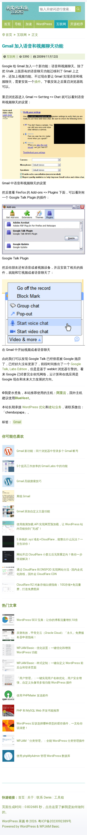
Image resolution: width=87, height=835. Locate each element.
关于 (30, 797)
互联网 (61, 24)
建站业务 (55, 407)
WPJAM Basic (49, 826)
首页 (7, 24)
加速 (28, 24)
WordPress (44, 24)
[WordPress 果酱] (17, 14)
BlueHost (22, 398)
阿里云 (61, 393)
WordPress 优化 (33, 407)
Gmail (17, 422)
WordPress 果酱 (13, 821)
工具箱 (59, 797)
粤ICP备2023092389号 (54, 821)
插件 (37, 82)
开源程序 (76, 24)
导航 (18, 24)
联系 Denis (44, 797)
